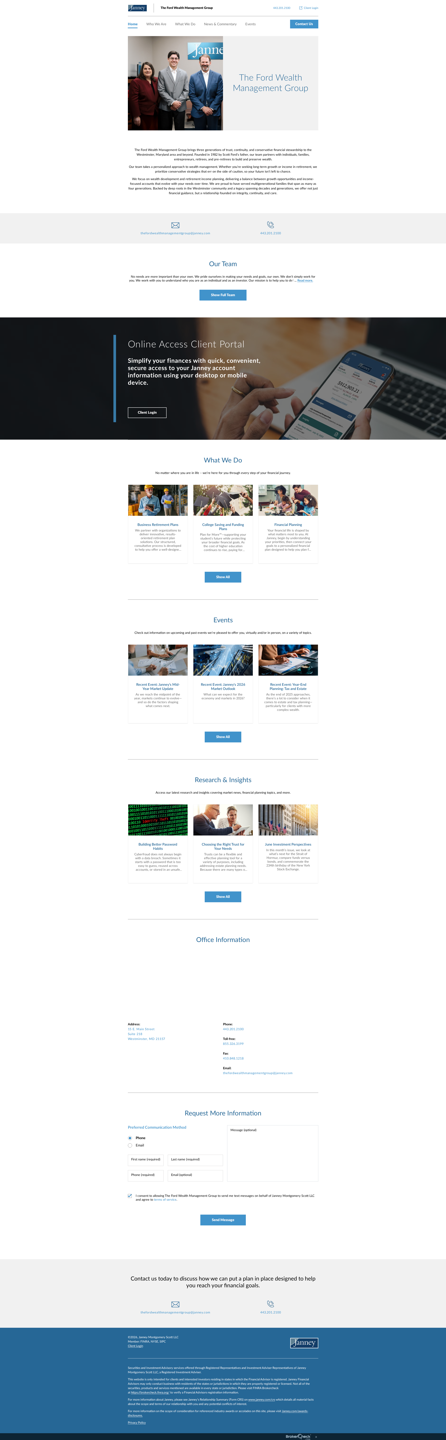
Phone (140, 1138)
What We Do (185, 24)
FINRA (144, 1341)
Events (250, 24)
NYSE (154, 1341)
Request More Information (223, 1113)
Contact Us (304, 24)
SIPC (163, 1341)
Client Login (147, 412)
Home (133, 24)
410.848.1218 (233, 1058)
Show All (223, 577)
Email (140, 1145)
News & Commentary (220, 24)
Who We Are (156, 24)
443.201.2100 (270, 233)
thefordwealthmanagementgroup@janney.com (175, 233)
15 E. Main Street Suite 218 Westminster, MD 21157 (146, 1034)
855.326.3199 (233, 1044)
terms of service (165, 1199)
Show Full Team (223, 295)
